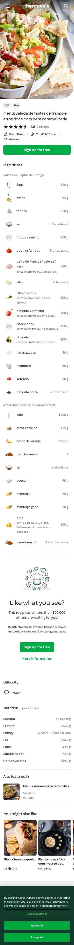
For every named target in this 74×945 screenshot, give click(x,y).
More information (37, 658)
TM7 (7, 105)
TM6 (16, 105)
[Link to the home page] (37, 7)
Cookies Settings (37, 913)
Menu (8, 10)
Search (65, 10)
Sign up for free (37, 150)
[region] (37, 915)
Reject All (37, 925)
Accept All (37, 937)
